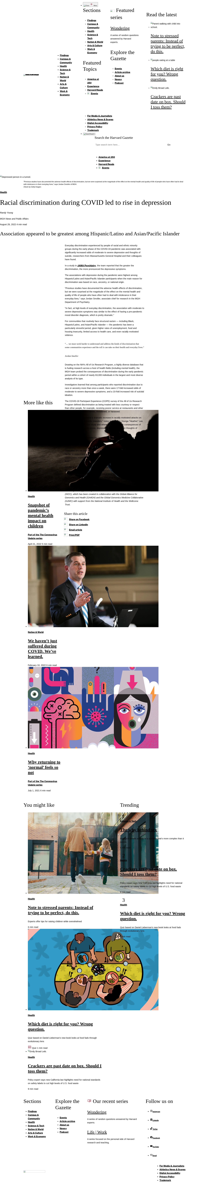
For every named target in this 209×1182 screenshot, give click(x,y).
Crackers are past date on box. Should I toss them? (168, 101)
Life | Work (97, 1132)
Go (168, 144)
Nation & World (36, 632)
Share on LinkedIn (78, 524)
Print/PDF (74, 535)
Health (3, 192)
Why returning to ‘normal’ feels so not (44, 767)
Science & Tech (128, 821)
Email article (75, 529)
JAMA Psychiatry (86, 265)
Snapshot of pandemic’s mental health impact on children (40, 515)
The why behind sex (138, 829)
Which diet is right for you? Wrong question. (167, 74)
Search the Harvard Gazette (114, 138)
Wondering (120, 28)
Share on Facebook (79, 519)
